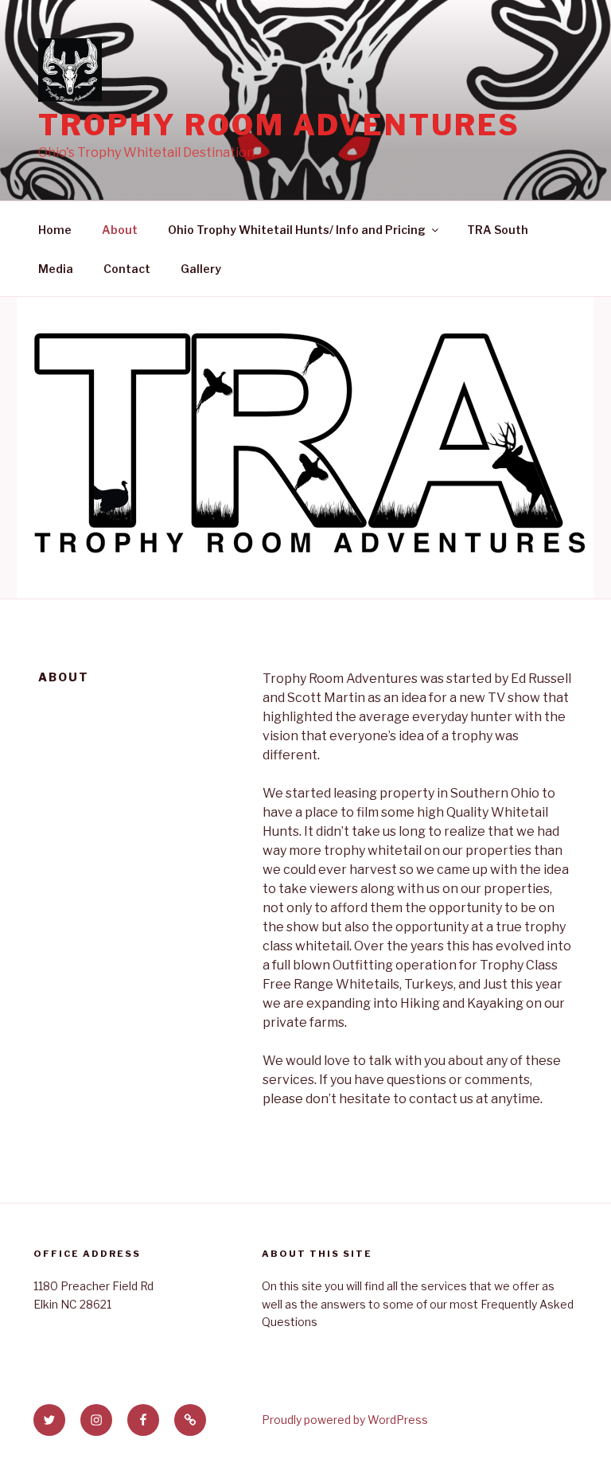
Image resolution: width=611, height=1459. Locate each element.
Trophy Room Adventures (279, 124)
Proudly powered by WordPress (345, 1419)
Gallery (201, 268)
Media (55, 268)
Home (55, 229)
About (120, 229)
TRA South (497, 229)
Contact (126, 268)
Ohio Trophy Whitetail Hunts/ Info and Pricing (297, 229)
